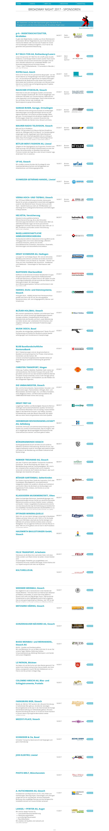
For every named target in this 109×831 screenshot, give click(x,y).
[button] (36, 3)
